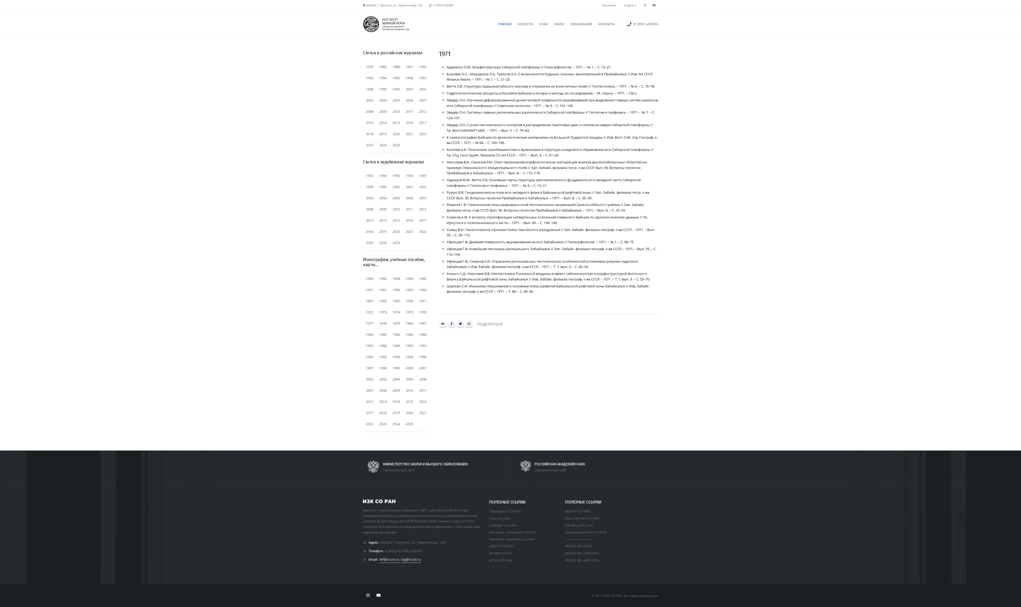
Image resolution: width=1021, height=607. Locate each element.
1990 (409, 345)
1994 (383, 78)
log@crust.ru (411, 559)
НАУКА (559, 24)
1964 (396, 289)
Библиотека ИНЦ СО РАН (586, 532)
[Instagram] (469, 324)
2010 (396, 111)
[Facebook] (451, 324)
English (629, 5)
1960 (422, 278)
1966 (422, 289)
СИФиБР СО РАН (502, 525)
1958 (396, 278)
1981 (422, 323)
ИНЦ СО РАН (499, 518)
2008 (369, 111)
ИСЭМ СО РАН (501, 553)
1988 (396, 66)
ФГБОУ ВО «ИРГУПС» (582, 560)
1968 (383, 301)
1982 (369, 334)
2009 (383, 111)
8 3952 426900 (646, 24)
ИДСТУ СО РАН (501, 546)
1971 (422, 301)
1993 (369, 78)
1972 (369, 312)
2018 (369, 133)
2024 (383, 145)
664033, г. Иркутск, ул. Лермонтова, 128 (412, 542)
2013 (369, 122)
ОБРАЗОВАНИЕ (581, 24)
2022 (422, 133)
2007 (422, 100)
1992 (422, 66)
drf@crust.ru (389, 559)
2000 (396, 89)
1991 (409, 66)
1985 (383, 66)
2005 (396, 100)
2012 (422, 111)
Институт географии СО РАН (512, 532)
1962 (383, 289)
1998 (369, 89)
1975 (369, 66)
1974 (396, 312)
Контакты (609, 5)
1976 (422, 312)
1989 (396, 345)
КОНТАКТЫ (607, 24)
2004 (383, 100)
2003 (369, 100)
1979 (396, 323)
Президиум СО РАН (505, 511)
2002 (422, 89)
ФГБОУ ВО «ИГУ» (579, 546)
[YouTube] (654, 5)
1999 (383, 89)
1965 (409, 289)
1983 (383, 334)
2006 (409, 100)
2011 (409, 111)
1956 (383, 278)
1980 (409, 323)
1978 (383, 323)
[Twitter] (460, 324)
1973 (383, 312)
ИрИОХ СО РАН (578, 511)
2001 (409, 89)
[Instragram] (645, 5)
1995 (396, 78)
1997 (422, 78)
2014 (383, 122)
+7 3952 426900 (443, 5)
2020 (396, 133)
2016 (409, 122)
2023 (369, 145)
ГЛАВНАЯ (505, 24)
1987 (369, 345)
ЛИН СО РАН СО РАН (582, 518)
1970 (409, 301)
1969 (396, 301)
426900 (416, 550)
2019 (383, 133)
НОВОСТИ (525, 24)
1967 (369, 301)
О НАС (543, 24)
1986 (422, 334)
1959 (409, 278)
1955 (369, 278)
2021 (409, 133)
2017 (422, 122)
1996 (409, 78)
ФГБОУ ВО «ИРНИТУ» (582, 553)
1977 (369, 323)
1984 (396, 334)
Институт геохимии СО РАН (512, 539)
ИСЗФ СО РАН (500, 560)
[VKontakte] (442, 324)
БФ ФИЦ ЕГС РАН (579, 525)
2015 (396, 122)
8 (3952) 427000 (397, 550)
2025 (396, 145)
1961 (369, 289)
